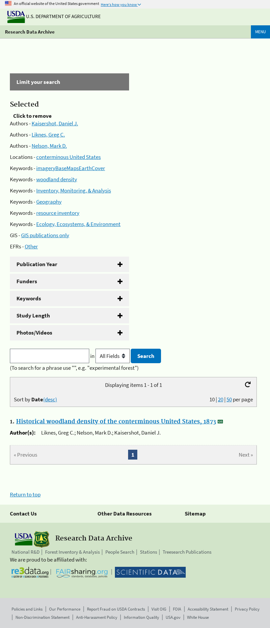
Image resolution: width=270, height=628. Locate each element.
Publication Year (36, 264)
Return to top (25, 494)
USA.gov (173, 617)
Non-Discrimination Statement (42, 617)
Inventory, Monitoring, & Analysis (73, 190)
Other (31, 246)
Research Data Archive (30, 32)
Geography (49, 201)
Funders (26, 281)
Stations (148, 552)
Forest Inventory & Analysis (72, 552)
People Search (119, 552)
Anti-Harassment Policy (96, 617)
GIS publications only (45, 235)
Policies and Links (27, 609)
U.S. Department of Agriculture (63, 16)
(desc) (50, 399)
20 (220, 399)
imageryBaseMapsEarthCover (70, 168)
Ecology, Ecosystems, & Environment (78, 224)
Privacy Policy (247, 609)
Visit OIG (158, 609)
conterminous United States (68, 157)
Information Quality (141, 617)
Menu (260, 32)
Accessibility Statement (208, 609)
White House (198, 617)
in (92, 356)
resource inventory (57, 212)
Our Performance (64, 609)
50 (229, 399)
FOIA (177, 609)
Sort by (35, 399)
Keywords (28, 298)
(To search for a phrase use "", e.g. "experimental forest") (74, 367)
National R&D (26, 552)
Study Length (33, 315)
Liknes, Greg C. (48, 134)
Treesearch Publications (187, 552)
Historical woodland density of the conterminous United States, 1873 (116, 421)
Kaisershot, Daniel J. (55, 123)
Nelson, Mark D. (49, 145)
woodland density (56, 179)
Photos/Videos (34, 332)
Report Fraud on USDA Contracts (116, 609)
